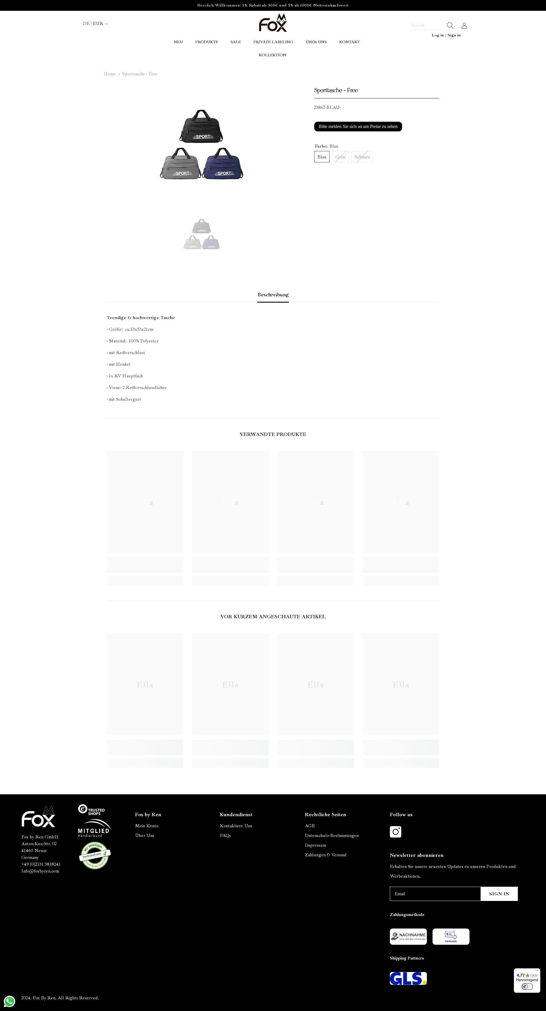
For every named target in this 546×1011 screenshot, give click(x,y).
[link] (145, 565)
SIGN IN (499, 894)
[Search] (432, 25)
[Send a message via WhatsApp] (9, 1001)
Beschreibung (273, 294)
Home (110, 74)
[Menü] (536, 971)
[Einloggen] (464, 25)
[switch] (527, 986)
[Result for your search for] (448, 25)
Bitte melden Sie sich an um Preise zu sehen (358, 126)
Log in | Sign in (446, 35)
